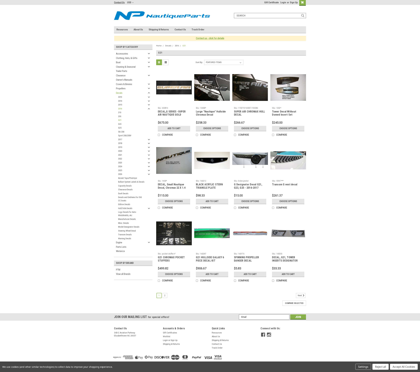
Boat (118, 62)
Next (300, 295)
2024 (120, 166)
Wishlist (166, 336)
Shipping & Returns (159, 29)
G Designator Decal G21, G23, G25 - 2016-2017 (248, 186)
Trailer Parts (121, 71)
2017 (120, 139)
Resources (122, 29)
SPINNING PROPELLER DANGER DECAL (246, 259)
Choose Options (212, 128)
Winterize (120, 251)
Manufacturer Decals (127, 219)
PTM (118, 269)
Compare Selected (294, 303)
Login (283, 2)
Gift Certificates (170, 333)
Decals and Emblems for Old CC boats (130, 199)
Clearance (121, 75)
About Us (138, 29)
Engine (119, 242)
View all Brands (123, 274)
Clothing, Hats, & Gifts (126, 58)
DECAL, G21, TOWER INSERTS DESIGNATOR (285, 259)
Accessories (122, 53)
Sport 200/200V (124, 135)
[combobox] (270, 15)
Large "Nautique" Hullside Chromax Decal (211, 113)
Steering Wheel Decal (127, 231)
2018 (120, 143)
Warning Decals (124, 238)
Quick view (173, 103)
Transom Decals (125, 234)
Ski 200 (121, 132)
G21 (119, 120)
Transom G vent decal (284, 184)
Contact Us (119, 2)
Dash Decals (123, 193)
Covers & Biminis (124, 84)
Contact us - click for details (210, 38)
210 (119, 112)
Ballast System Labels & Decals (131, 182)
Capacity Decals (125, 186)
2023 (120, 162)
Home (159, 46)
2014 (120, 101)
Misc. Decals (123, 223)
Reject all (380, 367)
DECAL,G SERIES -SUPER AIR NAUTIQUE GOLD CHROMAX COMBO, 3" (172, 115)
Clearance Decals (125, 189)
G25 (119, 128)
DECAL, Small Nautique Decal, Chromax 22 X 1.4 (172, 186)
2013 (120, 97)
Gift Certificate (271, 2)
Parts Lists (121, 246)
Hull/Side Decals (125, 208)
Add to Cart (174, 128)
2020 (120, 151)
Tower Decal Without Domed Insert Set (284, 113)
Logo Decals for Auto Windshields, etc (127, 214)
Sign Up (294, 2)
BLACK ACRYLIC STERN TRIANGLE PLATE (209, 186)
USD (129, 2)
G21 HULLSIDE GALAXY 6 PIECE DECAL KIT (210, 259)
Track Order (198, 29)
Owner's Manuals (124, 79)
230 (119, 116)
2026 (120, 174)
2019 (120, 147)
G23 (119, 124)
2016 (120, 108)
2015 (120, 104)
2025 (120, 170)
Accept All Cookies (404, 367)
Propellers (121, 88)
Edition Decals (124, 204)
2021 (120, 155)
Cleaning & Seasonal (126, 66)
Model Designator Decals (128, 227)
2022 (120, 158)
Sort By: (199, 62)
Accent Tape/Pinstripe (127, 178)
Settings (363, 367)
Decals (119, 92)
